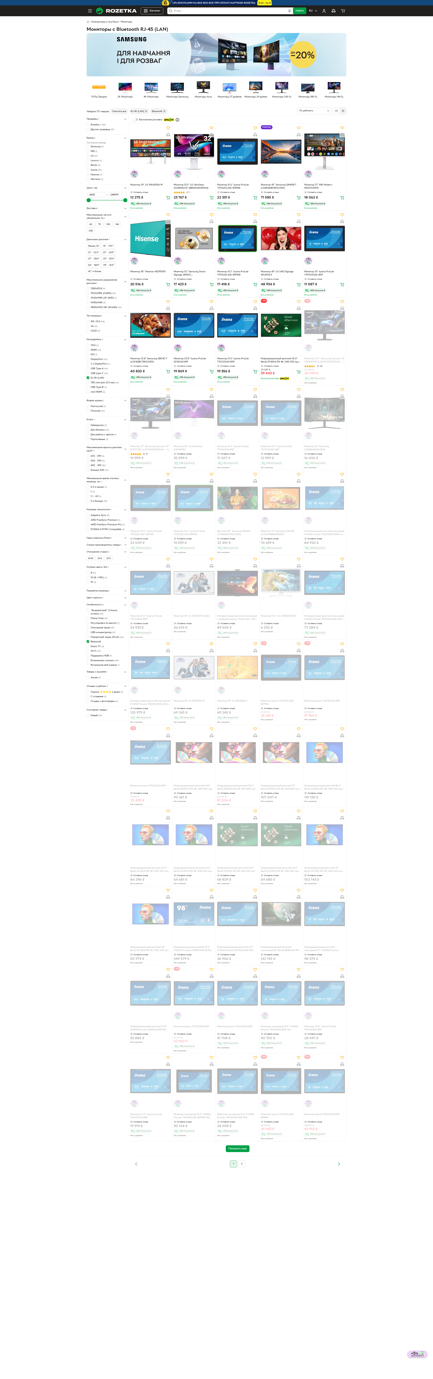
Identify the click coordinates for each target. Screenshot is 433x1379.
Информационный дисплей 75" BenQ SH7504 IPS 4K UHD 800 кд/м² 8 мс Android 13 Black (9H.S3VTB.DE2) (281, 788)
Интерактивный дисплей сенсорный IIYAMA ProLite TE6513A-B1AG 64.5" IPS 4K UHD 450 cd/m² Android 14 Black (324, 618)
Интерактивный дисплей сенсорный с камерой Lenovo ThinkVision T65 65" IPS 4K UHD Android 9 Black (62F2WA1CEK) (237, 618)
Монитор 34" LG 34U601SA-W (146, 185)
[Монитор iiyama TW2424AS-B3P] (237, 993)
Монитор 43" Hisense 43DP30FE (148, 272)
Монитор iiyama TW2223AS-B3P (191, 1026)
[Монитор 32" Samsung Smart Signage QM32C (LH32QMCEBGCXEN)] (194, 238)
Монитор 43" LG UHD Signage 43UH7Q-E (277, 273)
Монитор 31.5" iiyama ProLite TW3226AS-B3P (146, 617)
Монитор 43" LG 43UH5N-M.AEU (192, 616)
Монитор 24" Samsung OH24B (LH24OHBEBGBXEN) (277, 533)
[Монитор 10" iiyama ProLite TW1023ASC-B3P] (324, 238)
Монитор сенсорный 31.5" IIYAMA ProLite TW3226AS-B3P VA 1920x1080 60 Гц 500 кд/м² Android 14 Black (280, 1028)
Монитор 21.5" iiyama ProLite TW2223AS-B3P (233, 360)
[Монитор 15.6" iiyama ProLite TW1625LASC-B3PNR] (237, 151)
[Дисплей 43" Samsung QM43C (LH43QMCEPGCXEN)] (237, 498)
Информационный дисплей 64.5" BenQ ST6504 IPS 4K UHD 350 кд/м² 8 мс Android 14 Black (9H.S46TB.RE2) (237, 870)
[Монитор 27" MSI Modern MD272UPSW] (324, 151)
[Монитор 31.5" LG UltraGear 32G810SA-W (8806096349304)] (194, 151)
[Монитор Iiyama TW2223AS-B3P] (150, 752)
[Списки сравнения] (333, 10)
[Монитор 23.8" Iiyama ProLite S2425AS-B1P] (194, 325)
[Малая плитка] (343, 111)
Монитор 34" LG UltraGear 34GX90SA (188, 448)
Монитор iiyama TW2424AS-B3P (235, 1026)
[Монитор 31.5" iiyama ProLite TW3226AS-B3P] (150, 582)
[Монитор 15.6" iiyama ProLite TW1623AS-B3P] (237, 413)
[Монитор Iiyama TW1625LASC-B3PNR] (281, 667)
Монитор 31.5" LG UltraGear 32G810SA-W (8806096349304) (191, 186)
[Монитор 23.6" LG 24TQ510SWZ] (281, 582)
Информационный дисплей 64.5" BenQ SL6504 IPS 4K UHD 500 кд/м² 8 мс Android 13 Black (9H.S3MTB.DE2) (150, 870)
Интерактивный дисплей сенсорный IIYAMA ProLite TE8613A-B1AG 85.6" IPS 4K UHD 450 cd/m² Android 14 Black (150, 703)
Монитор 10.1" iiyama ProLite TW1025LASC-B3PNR (232, 273)
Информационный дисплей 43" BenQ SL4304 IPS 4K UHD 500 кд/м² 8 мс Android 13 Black (150, 949)
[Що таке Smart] (177, 120)
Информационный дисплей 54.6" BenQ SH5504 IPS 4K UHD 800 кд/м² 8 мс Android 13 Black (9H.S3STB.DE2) (236, 788)
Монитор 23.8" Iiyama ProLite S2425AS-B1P (190, 360)
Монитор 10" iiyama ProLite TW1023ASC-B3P (319, 273)
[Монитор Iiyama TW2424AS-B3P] (324, 667)
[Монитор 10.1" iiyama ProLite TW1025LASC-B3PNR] (237, 238)
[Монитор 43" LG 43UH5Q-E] (237, 667)
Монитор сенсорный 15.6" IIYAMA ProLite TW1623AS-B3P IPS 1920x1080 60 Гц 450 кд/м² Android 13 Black (236, 1116)
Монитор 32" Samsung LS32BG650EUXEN (316, 448)
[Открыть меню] (90, 10)
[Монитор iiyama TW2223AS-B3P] (194, 993)
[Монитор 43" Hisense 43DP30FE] (150, 238)
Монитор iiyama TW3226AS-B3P (321, 1114)
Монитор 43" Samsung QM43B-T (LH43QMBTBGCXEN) (278, 186)
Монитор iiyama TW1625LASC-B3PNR (277, 1116)
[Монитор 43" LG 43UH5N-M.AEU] (194, 582)
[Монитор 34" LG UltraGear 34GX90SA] (194, 413)
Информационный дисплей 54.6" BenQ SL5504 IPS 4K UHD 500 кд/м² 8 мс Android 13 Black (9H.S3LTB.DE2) (194, 870)
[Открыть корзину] (343, 10)
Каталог (155, 10)
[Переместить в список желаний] (168, 128)
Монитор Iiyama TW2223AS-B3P (148, 786)
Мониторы (126, 22)
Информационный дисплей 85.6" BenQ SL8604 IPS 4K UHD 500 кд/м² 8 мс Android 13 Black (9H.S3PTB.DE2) (324, 788)
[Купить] (168, 197)
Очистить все (119, 111)
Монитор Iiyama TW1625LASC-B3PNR (277, 702)
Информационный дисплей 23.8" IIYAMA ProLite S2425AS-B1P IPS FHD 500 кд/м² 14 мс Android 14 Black (148, 1028)
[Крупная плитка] (336, 111)
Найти (300, 10)
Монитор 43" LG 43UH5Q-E (232, 701)
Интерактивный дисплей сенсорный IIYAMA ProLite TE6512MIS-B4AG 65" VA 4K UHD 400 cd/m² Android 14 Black (324, 533)
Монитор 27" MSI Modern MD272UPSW (318, 186)
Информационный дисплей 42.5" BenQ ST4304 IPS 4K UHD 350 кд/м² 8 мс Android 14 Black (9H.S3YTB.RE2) (281, 361)
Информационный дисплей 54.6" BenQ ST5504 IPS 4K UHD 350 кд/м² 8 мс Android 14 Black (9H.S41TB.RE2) (281, 870)
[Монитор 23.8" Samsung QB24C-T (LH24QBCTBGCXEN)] (150, 325)
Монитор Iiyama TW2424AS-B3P (322, 701)
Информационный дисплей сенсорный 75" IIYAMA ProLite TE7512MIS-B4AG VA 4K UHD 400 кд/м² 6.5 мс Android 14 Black (322, 949)
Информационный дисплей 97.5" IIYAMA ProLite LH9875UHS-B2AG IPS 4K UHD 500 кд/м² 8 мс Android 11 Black (193, 949)
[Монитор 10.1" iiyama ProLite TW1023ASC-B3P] (281, 413)
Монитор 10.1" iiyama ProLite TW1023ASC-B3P (276, 448)
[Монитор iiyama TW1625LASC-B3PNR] (281, 1081)
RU (311, 11)
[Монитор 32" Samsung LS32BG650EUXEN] (324, 413)
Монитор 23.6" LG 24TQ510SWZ (278, 616)
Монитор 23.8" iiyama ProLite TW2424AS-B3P (320, 1028)
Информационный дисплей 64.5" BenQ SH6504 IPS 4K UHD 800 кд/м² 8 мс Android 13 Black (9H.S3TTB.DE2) (193, 788)
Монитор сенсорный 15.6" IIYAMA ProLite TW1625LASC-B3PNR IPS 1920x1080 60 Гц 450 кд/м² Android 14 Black (193, 1116)
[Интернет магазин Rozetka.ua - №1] (116, 10)
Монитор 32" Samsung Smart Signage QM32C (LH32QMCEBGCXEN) (190, 274)
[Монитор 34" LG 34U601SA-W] (150, 151)
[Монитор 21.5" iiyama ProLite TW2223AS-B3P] (237, 325)
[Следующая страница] (339, 1164)
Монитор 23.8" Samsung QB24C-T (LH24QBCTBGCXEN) (148, 360)
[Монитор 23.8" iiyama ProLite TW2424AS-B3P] (324, 993)
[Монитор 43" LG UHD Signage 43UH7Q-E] (281, 238)
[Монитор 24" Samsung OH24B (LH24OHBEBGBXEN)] (281, 498)
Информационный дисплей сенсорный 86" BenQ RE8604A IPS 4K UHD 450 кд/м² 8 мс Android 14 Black (280, 949)
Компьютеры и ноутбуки (105, 22)
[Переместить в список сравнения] (168, 134)
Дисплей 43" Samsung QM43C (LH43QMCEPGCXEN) (234, 533)
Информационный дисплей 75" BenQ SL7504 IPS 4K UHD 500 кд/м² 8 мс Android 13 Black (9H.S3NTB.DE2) (324, 870)
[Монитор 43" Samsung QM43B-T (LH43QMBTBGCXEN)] (281, 151)
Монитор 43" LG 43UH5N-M (189, 701)
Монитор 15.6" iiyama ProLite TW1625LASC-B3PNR (233, 186)
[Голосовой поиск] (289, 10)
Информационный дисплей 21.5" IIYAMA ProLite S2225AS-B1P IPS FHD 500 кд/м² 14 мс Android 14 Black (235, 949)
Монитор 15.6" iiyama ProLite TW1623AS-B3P (233, 448)
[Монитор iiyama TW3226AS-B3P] (324, 1081)
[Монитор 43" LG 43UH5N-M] (194, 667)
